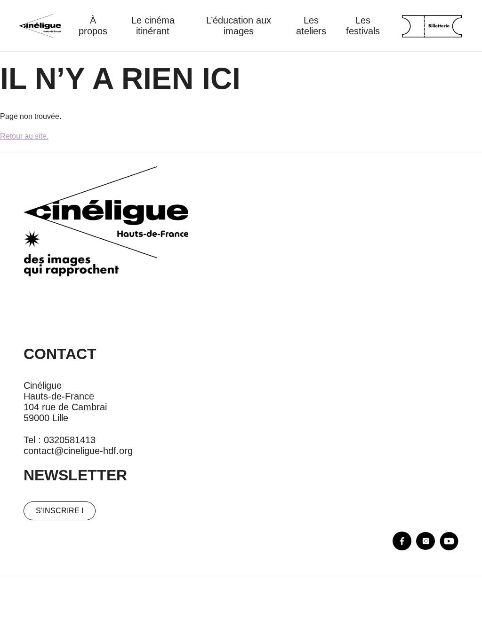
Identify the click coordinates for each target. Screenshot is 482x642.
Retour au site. (24, 136)
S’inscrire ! (59, 511)
